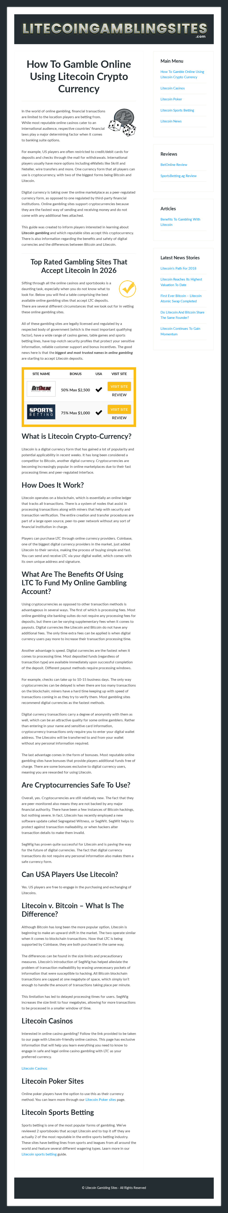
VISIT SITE (119, 386)
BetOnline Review (174, 165)
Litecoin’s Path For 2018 (178, 268)
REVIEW (119, 395)
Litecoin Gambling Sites (114, 29)
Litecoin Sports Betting (177, 110)
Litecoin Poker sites (101, 1100)
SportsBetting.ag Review (179, 176)
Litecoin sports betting (39, 1154)
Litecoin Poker (171, 99)
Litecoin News (171, 121)
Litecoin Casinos (34, 1068)
